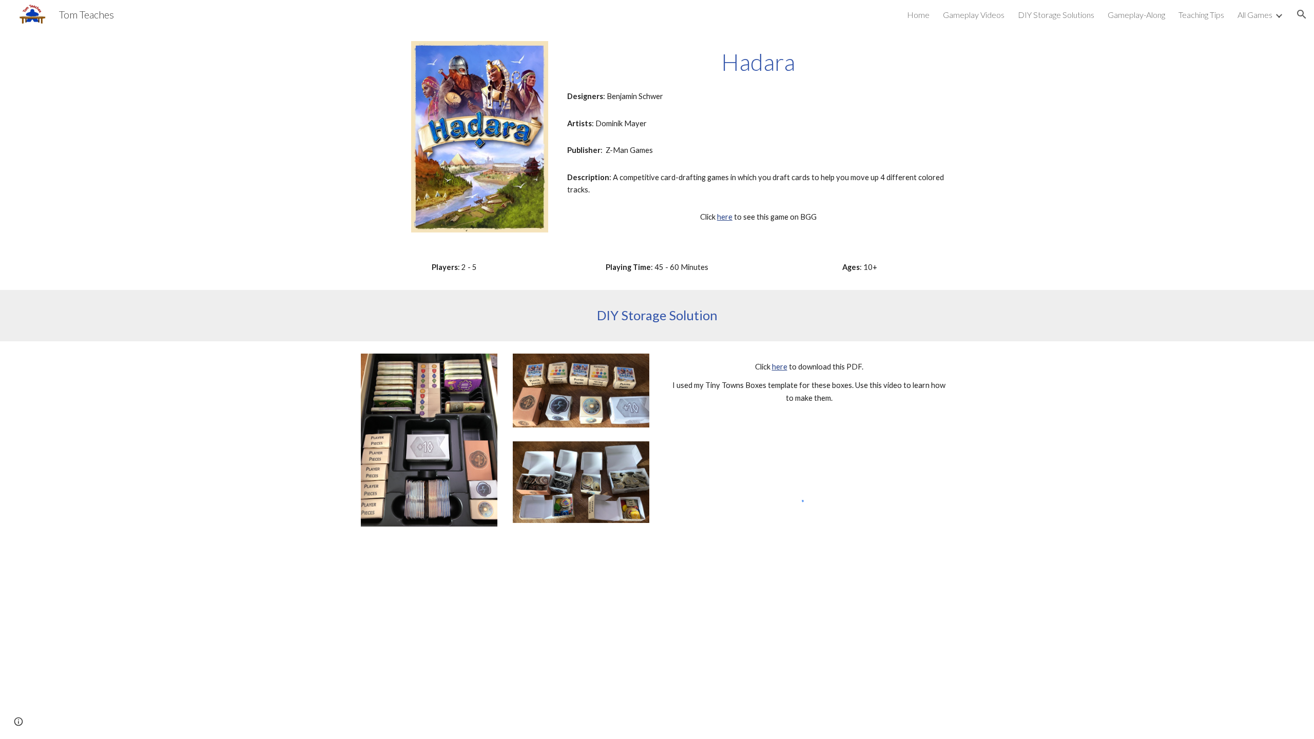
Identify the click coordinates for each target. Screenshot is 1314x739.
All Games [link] (1255, 15)
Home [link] (918, 15)
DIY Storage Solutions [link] (1056, 15)
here (724, 216)
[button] (1301, 14)
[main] (758, 62)
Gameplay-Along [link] (1136, 15)
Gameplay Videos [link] (973, 15)
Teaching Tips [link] (1201, 15)
